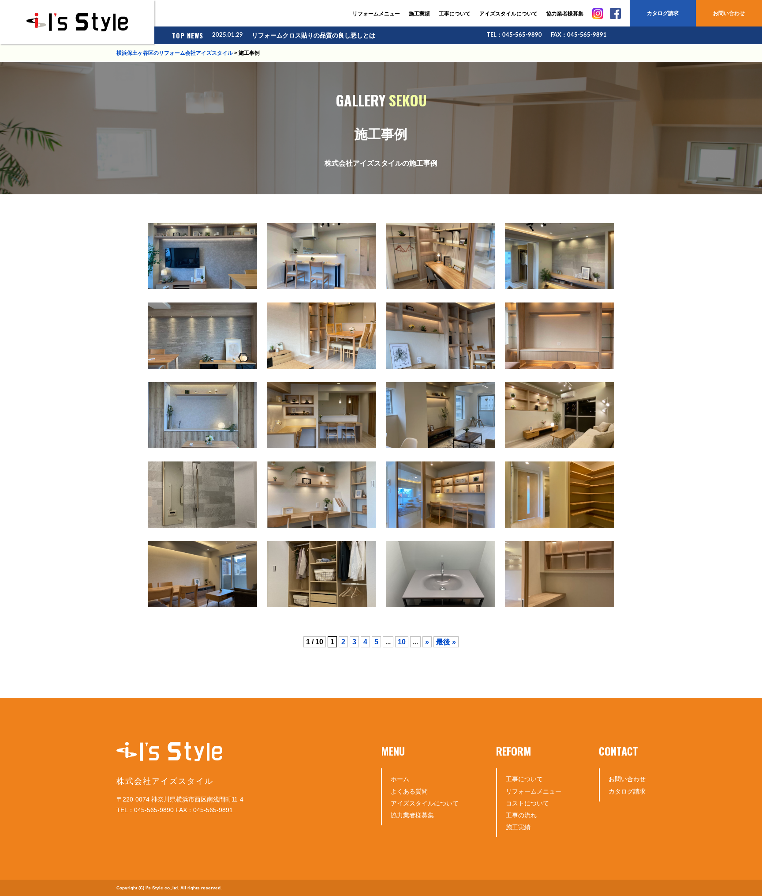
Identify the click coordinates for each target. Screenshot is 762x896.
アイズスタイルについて (508, 14)
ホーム (400, 779)
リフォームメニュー (376, 14)
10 (402, 642)
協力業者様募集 (564, 14)
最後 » (446, 642)
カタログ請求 (663, 13)
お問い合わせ (729, 13)
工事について (455, 14)
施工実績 (419, 14)
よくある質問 (409, 791)
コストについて (527, 803)
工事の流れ (521, 815)
